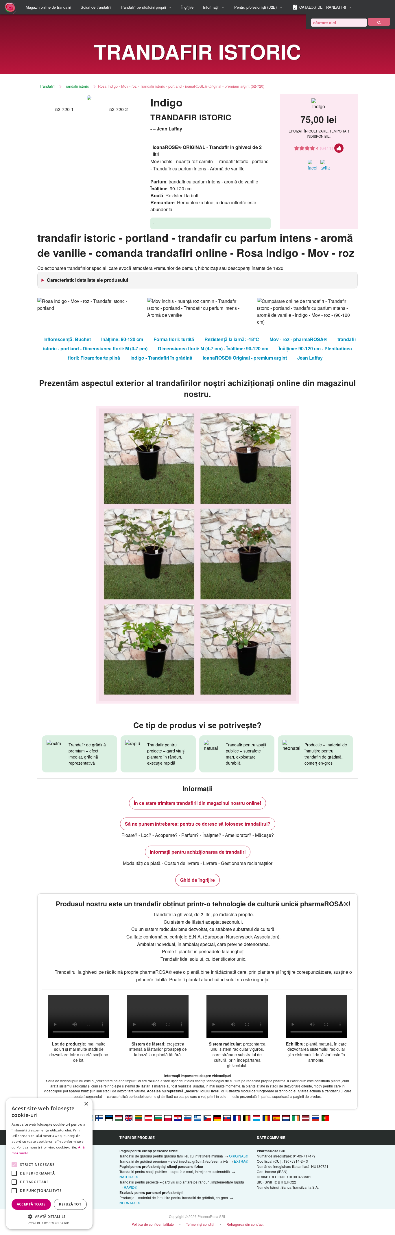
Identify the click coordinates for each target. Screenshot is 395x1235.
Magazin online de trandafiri (48, 7)
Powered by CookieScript (49, 1223)
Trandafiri (47, 86)
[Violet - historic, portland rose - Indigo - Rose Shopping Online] (128, 1117)
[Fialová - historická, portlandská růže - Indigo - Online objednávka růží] (207, 1117)
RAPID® (130, 1187)
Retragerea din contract (244, 1224)
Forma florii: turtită (174, 339)
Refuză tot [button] (70, 1204)
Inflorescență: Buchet (67, 339)
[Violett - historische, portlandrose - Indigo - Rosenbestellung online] (217, 1117)
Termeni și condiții (200, 1224)
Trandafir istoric (76, 86)
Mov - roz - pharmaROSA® (298, 339)
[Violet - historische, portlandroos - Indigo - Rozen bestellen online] (286, 1117)
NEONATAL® (129, 1202)
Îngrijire (187, 7)
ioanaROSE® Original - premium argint (245, 357)
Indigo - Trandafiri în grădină (161, 357)
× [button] (86, 1104)
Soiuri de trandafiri (96, 7)
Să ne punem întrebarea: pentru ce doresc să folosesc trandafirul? (197, 823)
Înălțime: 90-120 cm (122, 339)
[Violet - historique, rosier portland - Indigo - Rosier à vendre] (237, 1117)
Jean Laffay (310, 357)
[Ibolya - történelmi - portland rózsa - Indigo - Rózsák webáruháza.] (119, 1117)
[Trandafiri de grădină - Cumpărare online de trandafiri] (379, 22)
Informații (211, 7)
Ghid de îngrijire (197, 880)
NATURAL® (128, 1176)
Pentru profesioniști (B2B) (255, 7)
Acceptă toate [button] (31, 1204)
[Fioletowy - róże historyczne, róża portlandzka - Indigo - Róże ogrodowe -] (168, 1117)
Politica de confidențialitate (153, 1224)
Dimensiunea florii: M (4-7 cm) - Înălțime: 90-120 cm (213, 348)
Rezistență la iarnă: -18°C (231, 339)
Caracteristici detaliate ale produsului (87, 280)
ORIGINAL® (238, 1155)
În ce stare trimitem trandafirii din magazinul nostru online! (197, 803)
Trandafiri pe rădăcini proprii (143, 7)
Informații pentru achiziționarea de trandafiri (198, 852)
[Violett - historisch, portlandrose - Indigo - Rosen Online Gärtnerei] (148, 1117)
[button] (49, 1216)
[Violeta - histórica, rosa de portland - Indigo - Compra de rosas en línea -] (276, 1117)
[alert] (49, 1163)
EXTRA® (241, 1161)
